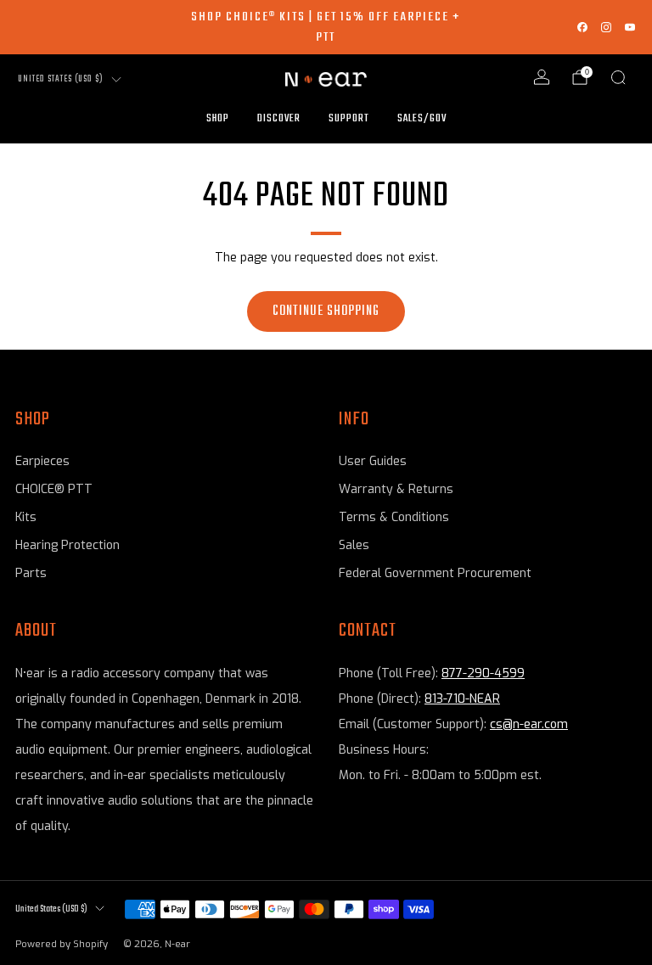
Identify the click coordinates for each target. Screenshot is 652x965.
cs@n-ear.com (529, 724)
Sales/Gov (422, 118)
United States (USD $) (61, 79)
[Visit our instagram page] (606, 27)
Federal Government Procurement (435, 573)
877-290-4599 (483, 673)
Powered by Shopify (61, 944)
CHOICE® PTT (54, 489)
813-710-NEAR (462, 699)
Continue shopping (326, 311)
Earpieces (42, 461)
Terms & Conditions (394, 517)
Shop (217, 118)
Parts (31, 573)
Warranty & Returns (396, 489)
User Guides (373, 461)
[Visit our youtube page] (630, 27)
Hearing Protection (67, 545)
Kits (26, 517)
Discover (279, 118)
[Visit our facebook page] (582, 27)
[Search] (618, 77)
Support (349, 118)
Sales (354, 545)
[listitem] (326, 27)
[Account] (541, 77)
